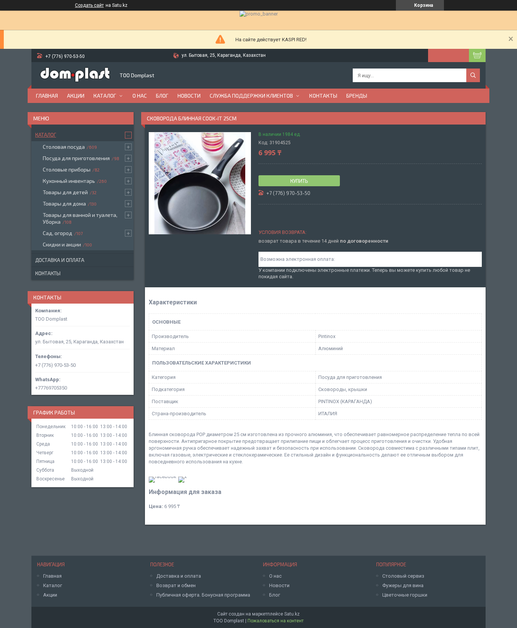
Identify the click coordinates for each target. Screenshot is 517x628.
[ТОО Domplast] (75, 75)
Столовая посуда (64, 146)
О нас (139, 95)
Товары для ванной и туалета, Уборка (80, 218)
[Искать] (473, 75)
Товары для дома (64, 203)
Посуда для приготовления (76, 158)
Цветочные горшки (404, 595)
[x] (182, 476)
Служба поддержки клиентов (251, 95)
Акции (75, 95)
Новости (189, 95)
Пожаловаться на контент (276, 620)
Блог (162, 95)
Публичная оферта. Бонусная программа (203, 595)
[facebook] (162, 476)
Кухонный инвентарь (69, 181)
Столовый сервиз (403, 576)
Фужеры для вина (403, 585)
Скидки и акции (62, 244)
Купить (299, 181)
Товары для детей (65, 192)
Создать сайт (89, 5)
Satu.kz (292, 614)
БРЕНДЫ (356, 95)
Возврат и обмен (176, 585)
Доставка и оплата (59, 260)
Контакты (323, 95)
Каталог (104, 95)
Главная (47, 95)
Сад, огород (57, 233)
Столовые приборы (66, 169)
